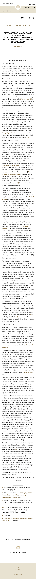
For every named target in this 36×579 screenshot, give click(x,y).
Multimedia (18, 47)
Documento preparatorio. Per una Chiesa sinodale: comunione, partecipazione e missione (17, 495)
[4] (17, 317)
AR (7, 26)
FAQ (18, 567)
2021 (22, 11)
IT (23, 26)
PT (29, 26)
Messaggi (4, 11)
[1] (28, 137)
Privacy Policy (18, 574)
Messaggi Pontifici (14, 11)
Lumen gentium (28, 372)
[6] (29, 460)
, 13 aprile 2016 (11, 165)
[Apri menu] (33, 3)
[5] (16, 449)
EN (13, 26)
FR (20, 26)
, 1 (8, 133)
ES (17, 26)
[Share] (33, 18)
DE (10, 26)
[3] (31, 314)
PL (26, 26)
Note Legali (18, 569)
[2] (18, 183)
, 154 (26, 99)
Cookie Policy (18, 572)
